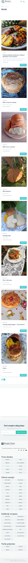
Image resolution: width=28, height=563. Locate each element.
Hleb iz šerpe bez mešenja (9, 102)
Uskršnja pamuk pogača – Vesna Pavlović (14, 324)
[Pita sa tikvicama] (14, 260)
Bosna (3, 12)
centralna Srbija (10, 12)
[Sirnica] (14, 348)
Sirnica (4, 368)
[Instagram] (21, 450)
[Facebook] (18, 450)
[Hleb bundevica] (14, 172)
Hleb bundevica (7, 191)
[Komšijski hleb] (14, 216)
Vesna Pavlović (6, 151)
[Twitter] (23, 450)
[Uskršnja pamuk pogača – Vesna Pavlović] (14, 305)
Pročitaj (23, 65)
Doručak (25, 12)
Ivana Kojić (5, 62)
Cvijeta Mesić (16, 12)
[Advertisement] (14, 402)
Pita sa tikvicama (7, 280)
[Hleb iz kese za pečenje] (14, 127)
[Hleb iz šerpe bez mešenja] (14, 83)
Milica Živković (6, 106)
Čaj (5, 12)
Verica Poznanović (7, 195)
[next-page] (4, 379)
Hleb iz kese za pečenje (9, 147)
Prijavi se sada (21, 432)
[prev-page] (2, 379)
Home (2, 6)
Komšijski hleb (7, 235)
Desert (21, 12)
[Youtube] (26, 450)
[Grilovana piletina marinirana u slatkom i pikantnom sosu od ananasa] (14, 35)
